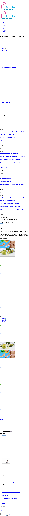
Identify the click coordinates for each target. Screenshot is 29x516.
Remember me (3, 515)
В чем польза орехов (5, 90)
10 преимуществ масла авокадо (5, 178)
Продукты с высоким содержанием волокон (9, 113)
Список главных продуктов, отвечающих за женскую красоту (12, 79)
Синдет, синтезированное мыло (7, 446)
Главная (3, 22)
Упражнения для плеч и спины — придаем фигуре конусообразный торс (12, 162)
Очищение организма (5, 23)
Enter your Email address (4, 222)
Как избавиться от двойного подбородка (7, 134)
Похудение (3, 318)
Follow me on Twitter (3, 167)
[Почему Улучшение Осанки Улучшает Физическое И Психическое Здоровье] (7, 400)
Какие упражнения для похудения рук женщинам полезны (10, 159)
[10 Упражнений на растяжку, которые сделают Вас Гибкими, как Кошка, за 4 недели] (6, 453)
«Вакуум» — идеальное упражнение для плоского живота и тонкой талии (12, 156)
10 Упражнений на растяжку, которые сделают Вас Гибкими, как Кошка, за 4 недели (14, 143)
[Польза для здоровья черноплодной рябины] (7, 306)
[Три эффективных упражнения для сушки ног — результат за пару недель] (7, 281)
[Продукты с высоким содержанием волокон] (9, 112)
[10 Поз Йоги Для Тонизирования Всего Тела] (7, 408)
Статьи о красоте (5, 26)
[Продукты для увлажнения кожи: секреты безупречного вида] (7, 264)
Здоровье (3, 319)
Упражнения (4, 25)
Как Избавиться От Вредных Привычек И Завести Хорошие (10, 206)
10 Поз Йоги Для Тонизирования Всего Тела (9, 50)
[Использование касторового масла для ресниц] (7, 289)
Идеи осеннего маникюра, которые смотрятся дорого (9, 175)
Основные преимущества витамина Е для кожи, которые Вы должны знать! (12, 212)
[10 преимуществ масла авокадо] (7, 349)
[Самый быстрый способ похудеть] (7, 247)
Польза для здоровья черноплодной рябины (9, 67)
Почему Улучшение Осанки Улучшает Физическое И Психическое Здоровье (12, 197)
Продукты (3, 24)
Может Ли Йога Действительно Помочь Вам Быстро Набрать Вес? (11, 146)
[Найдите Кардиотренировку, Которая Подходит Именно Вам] (7, 417)
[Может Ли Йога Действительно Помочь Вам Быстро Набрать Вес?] (6, 463)
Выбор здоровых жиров (6, 102)
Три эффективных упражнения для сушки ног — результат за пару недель (12, 131)
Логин (6, 515)
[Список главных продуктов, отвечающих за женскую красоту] (9, 77)
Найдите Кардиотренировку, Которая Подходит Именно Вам (10, 140)
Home (1, 34)
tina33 (3, 48)
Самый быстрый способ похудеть (5, 181)
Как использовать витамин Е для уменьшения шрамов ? (9, 215)
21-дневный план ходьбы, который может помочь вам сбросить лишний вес (12, 150)
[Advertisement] (14, 121)
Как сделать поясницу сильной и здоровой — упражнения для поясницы (12, 165)
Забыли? (8, 514)
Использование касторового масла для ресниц (8, 187)
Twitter (1, 419)
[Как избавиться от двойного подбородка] (7, 298)
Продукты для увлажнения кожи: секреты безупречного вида (10, 172)
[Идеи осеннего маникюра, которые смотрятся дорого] (7, 341)
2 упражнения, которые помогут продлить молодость (9, 153)
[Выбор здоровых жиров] (9, 100)
